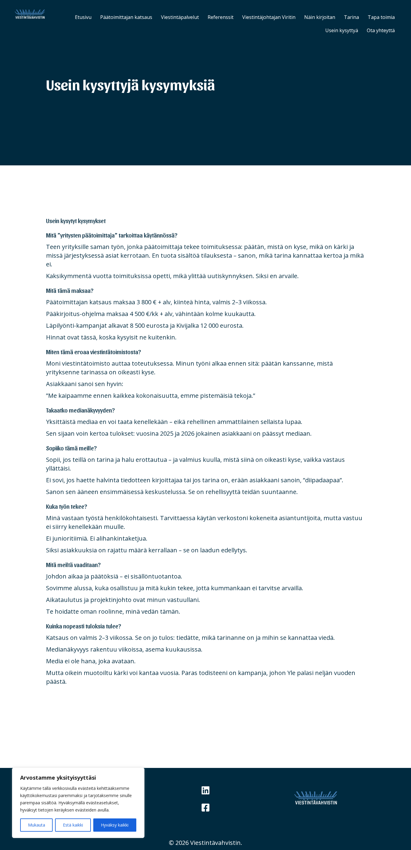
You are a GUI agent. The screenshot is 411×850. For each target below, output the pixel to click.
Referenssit (220, 17)
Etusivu (83, 17)
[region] (78, 803)
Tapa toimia (381, 17)
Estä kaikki (73, 825)
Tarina (351, 17)
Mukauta (36, 825)
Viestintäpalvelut (180, 17)
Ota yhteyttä (381, 30)
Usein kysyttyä (341, 30)
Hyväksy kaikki (114, 825)
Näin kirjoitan (319, 17)
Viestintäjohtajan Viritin (268, 17)
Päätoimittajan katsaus (126, 17)
